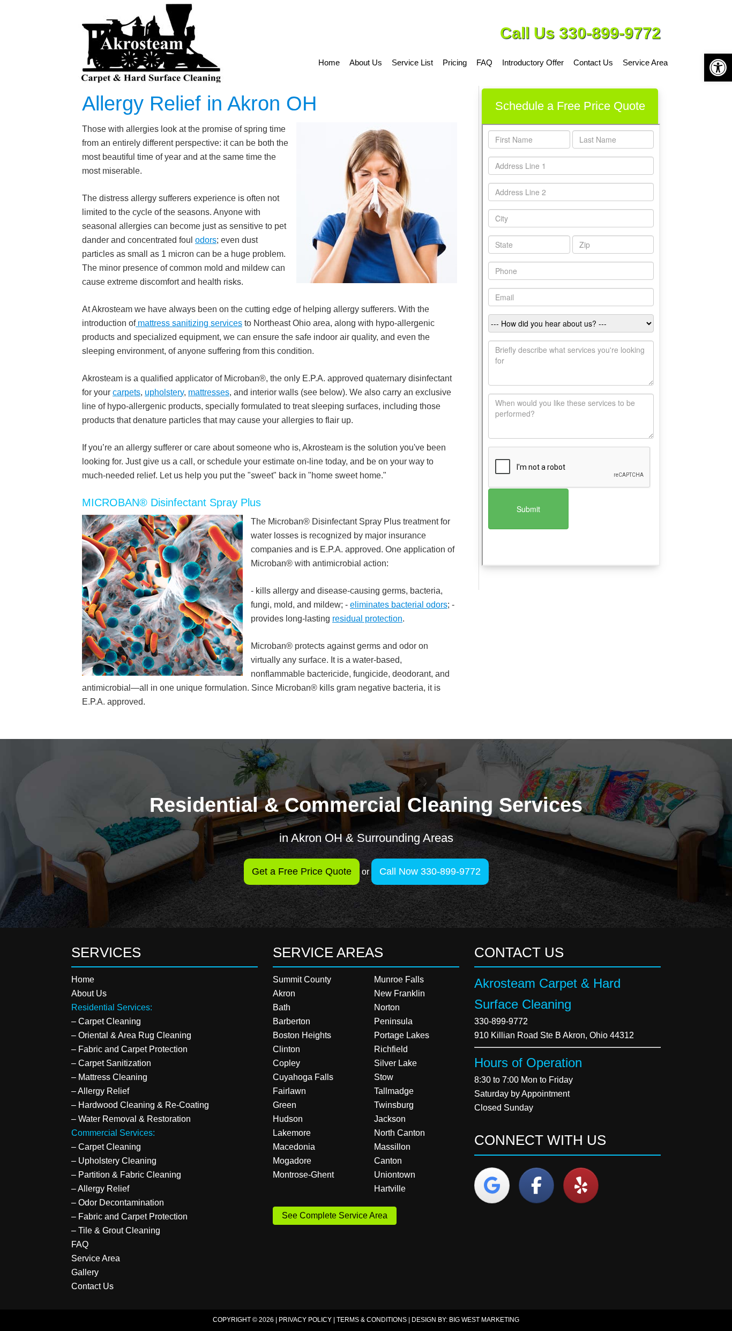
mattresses (208, 392)
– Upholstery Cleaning (113, 1160)
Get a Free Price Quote (302, 871)
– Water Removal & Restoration (131, 1118)
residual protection (367, 618)
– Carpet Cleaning (106, 1021)
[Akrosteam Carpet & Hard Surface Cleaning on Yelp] (581, 1185)
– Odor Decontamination (117, 1202)
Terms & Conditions (372, 1319)
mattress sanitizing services (189, 323)
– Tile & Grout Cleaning (115, 1230)
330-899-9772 (501, 1021)
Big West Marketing (484, 1319)
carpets (126, 392)
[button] (718, 68)
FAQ (79, 1244)
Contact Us (92, 1286)
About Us (89, 993)
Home (82, 979)
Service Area (95, 1258)
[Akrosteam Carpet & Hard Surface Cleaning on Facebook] (536, 1185)
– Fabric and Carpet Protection (129, 1049)
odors (205, 240)
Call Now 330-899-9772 (430, 871)
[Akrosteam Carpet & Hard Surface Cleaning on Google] (492, 1185)
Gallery (85, 1272)
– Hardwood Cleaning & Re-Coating (140, 1105)
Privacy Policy (305, 1319)
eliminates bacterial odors (398, 604)
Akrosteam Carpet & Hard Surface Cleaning (154, 43)
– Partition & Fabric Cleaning (126, 1174)
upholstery (164, 392)
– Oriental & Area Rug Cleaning (131, 1035)
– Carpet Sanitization (111, 1063)
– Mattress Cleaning (109, 1077)
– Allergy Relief (100, 1091)
